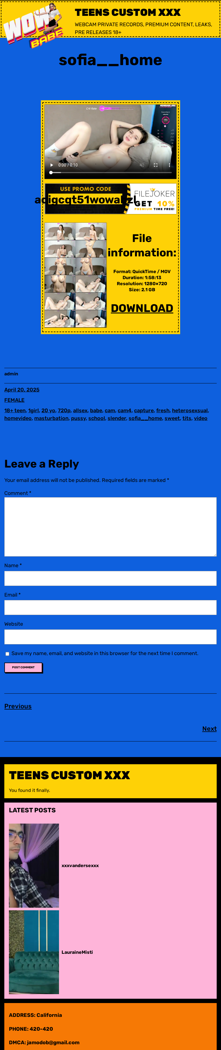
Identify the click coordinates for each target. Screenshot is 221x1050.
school (96, 418)
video (200, 418)
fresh (162, 410)
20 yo (48, 410)
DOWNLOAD (142, 308)
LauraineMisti (77, 952)
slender (117, 418)
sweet (172, 418)
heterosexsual (190, 410)
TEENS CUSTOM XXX (128, 12)
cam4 (125, 410)
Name (13, 565)
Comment (17, 493)
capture (144, 410)
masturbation (51, 418)
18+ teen (15, 410)
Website (13, 624)
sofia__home (145, 418)
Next (209, 729)
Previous (18, 706)
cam (110, 410)
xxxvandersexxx (80, 865)
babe (96, 410)
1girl (33, 410)
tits (186, 418)
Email (12, 595)
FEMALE (14, 400)
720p (64, 410)
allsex (80, 410)
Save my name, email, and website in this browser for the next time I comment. (105, 653)
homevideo (18, 418)
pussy (78, 418)
